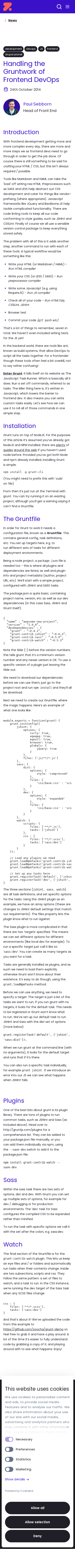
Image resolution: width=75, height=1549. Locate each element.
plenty (60, 445)
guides (8, 450)
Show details (15, 1479)
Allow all (37, 1508)
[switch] (9, 1449)
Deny (37, 1536)
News (12, 20)
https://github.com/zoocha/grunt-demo (33, 1329)
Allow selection (37, 1522)
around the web (25, 450)
